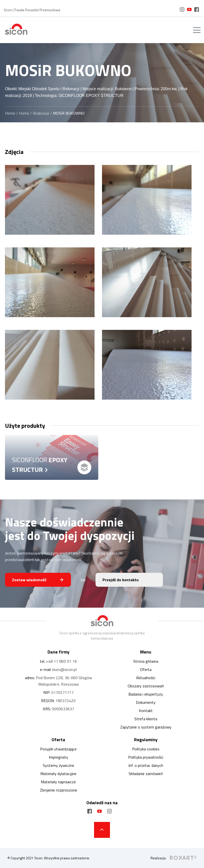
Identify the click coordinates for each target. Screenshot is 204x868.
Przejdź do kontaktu (120, 580)
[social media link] (182, 10)
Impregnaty (58, 757)
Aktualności (145, 678)
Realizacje (41, 113)
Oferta (146, 669)
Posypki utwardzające (58, 749)
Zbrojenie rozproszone (58, 790)
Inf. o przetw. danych (145, 765)
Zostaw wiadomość (29, 580)
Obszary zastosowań (146, 686)
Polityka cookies (145, 749)
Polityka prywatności (145, 757)
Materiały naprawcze (58, 782)
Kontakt (146, 711)
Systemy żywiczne (58, 765)
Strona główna (145, 661)
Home (10, 113)
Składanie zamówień (146, 774)
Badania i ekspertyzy (145, 694)
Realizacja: (158, 858)
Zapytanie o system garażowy (145, 727)
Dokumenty (145, 702)
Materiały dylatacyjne (58, 774)
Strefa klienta (145, 719)
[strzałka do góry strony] (102, 830)
